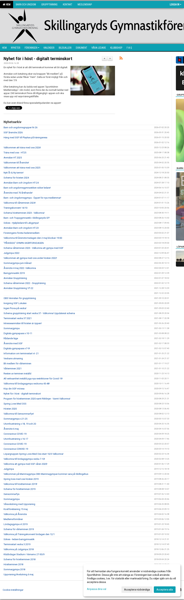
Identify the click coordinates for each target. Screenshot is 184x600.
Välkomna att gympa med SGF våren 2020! (25, 464)
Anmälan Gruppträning (15, 278)
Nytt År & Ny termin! (14, 172)
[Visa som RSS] (121, 58)
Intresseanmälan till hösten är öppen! (23, 323)
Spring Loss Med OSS (15, 403)
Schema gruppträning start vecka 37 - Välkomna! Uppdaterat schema (39, 313)
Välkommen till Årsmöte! (16, 162)
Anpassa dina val (96, 589)
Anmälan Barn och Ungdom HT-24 (21, 182)
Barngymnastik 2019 (14, 273)
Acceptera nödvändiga (137, 589)
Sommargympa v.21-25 (15, 418)
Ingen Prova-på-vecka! (15, 308)
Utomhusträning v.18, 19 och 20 (20, 423)
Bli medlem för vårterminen (17, 363)
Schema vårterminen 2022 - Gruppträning (25, 283)
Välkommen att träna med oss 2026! (22, 147)
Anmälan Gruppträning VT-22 (18, 288)
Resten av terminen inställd (17, 373)
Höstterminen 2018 (13, 564)
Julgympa (9, 469)
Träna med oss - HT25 (15, 152)
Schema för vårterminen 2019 (19, 529)
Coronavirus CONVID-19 (16, 449)
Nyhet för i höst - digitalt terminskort (38, 58)
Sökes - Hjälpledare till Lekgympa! (21, 223)
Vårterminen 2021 (13, 368)
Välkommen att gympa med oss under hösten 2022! (30, 258)
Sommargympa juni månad (17, 263)
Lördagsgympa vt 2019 (15, 524)
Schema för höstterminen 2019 (19, 489)
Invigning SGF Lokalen (15, 303)
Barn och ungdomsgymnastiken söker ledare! (27, 187)
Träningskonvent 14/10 (15, 207)
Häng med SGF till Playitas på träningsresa (25, 137)
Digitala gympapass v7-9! (17, 348)
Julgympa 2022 (11, 253)
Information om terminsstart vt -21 (21, 353)
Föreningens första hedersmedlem (22, 233)
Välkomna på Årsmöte (15, 514)
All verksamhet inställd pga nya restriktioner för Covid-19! (33, 378)
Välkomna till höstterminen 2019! (20, 484)
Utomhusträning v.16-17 (16, 438)
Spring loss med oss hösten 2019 (21, 479)
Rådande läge (11, 338)
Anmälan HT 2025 (13, 157)
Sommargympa (12, 328)
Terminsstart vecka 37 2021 (18, 318)
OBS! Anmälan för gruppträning (20, 298)
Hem (7, 4)
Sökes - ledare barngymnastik (19, 539)
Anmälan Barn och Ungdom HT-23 (21, 228)
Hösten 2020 (10, 408)
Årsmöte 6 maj (11, 428)
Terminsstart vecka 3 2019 (17, 544)
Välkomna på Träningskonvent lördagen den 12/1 (29, 534)
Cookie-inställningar (13, 590)
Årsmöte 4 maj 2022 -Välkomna (20, 268)
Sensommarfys (11, 494)
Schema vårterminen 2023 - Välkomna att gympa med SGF (33, 248)
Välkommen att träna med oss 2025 (22, 167)
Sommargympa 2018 (14, 569)
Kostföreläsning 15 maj (16, 509)
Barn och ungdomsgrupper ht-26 (20, 127)
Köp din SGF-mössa (14, 388)
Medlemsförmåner (13, 519)
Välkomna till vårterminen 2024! (20, 202)
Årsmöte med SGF (13, 343)
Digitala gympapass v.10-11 (18, 333)
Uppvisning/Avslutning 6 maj (18, 574)
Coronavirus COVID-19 (15, 433)
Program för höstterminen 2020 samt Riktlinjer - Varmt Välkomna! (37, 398)
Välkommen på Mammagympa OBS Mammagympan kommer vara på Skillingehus (46, 474)
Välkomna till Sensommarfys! (19, 413)
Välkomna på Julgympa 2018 (19, 549)
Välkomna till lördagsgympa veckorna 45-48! (27, 383)
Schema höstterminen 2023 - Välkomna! (24, 212)
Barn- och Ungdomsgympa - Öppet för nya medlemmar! (32, 197)
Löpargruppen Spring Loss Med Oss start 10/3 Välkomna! (33, 454)
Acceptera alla (165, 589)
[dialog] (131, 580)
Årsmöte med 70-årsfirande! (18, 192)
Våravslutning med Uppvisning (19, 504)
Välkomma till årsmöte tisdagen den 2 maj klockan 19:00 (33, 238)
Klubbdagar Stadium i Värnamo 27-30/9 (24, 554)
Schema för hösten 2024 (16, 177)
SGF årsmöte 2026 (13, 132)
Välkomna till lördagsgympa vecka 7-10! (24, 459)
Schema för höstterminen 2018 (19, 559)
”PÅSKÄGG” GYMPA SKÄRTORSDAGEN (24, 243)
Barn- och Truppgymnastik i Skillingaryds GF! (27, 218)
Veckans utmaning (13, 358)
